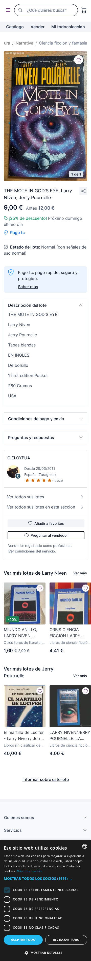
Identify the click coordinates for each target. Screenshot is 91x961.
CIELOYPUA (18, 457)
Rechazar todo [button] (66, 940)
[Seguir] (78, 59)
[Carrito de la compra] (84, 10)
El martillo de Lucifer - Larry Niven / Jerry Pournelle (24, 735)
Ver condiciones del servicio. (32, 551)
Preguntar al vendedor (49, 535)
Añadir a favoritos (49, 523)
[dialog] (45, 900)
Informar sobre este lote (45, 779)
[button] (45, 305)
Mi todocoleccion (68, 26)
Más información (29, 871)
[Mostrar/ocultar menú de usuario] (7, 10)
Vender (37, 26)
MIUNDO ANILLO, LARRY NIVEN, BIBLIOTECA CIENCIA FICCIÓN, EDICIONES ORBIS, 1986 (24, 633)
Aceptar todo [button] (23, 940)
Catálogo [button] (15, 26)
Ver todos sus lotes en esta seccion (41, 506)
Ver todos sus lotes (25, 496)
